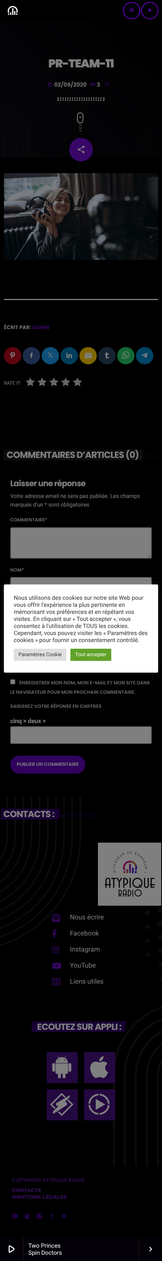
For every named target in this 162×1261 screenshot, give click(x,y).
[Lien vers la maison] (13, 11)
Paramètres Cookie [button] (40, 655)
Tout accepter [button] (91, 655)
